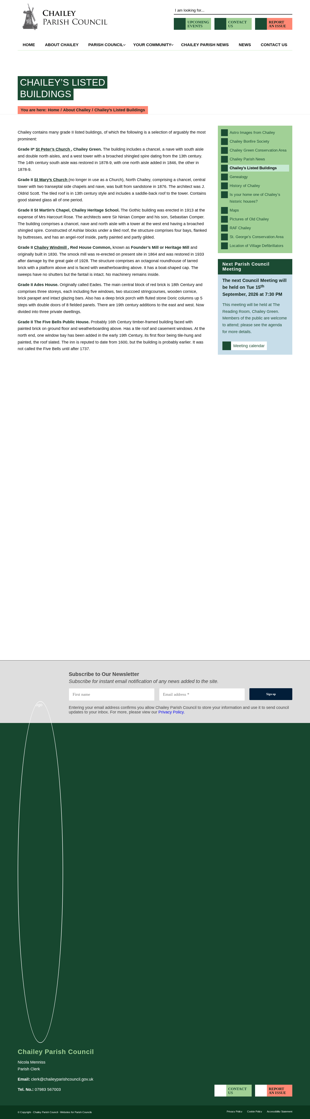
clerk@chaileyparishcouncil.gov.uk (62, 1079)
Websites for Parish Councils (76, 1112)
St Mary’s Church (51, 179)
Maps (234, 210)
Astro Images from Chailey (252, 132)
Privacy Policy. (171, 712)
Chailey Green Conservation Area (258, 150)
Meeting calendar (249, 346)
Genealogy (239, 177)
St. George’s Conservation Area (256, 237)
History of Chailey (245, 186)
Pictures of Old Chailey (249, 219)
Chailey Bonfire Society (249, 141)
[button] (152, 44)
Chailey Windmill (51, 247)
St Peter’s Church (53, 149)
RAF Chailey (240, 228)
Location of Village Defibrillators (256, 246)
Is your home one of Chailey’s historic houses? (255, 198)
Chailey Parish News (247, 159)
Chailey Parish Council (45, 1112)
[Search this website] (233, 10)
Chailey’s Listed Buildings (62, 88)
